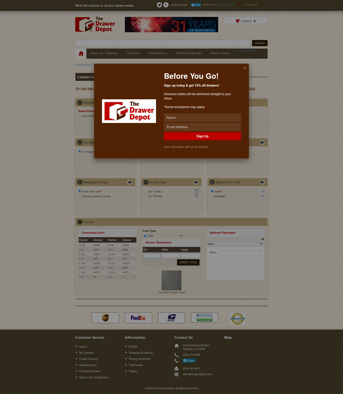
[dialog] (171, 111)
